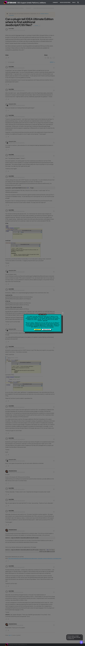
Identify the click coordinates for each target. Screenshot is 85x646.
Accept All (37, 329)
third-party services (33, 325)
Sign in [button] (73, 2)
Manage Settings (46, 329)
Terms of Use (50, 324)
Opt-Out (51, 327)
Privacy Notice (39, 324)
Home (10, 2)
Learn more (45, 320)
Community (55, 2)
